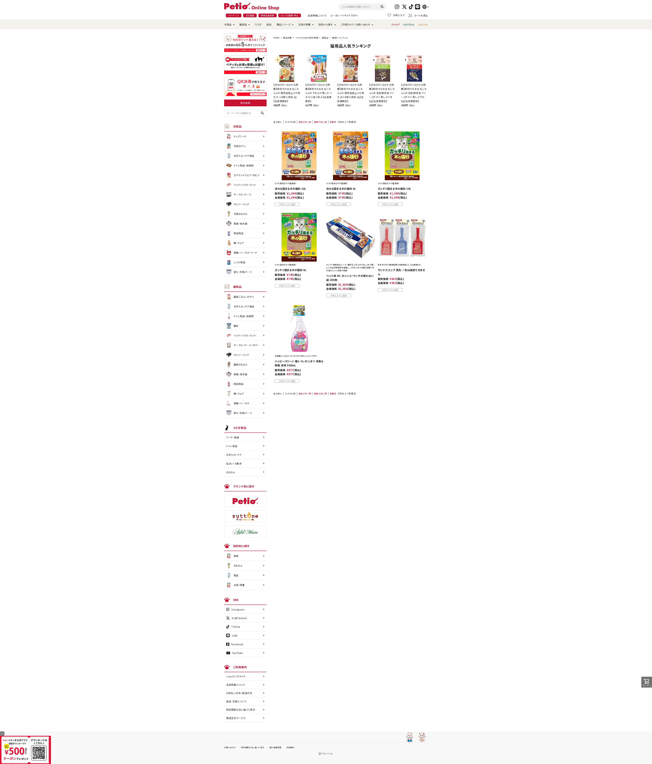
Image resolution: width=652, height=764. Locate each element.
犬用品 (228, 24)
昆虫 (268, 24)
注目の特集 (304, 24)
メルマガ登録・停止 (289, 15)
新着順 (333, 121)
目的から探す (325, 24)
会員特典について (317, 15)
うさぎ (258, 24)
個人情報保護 (275, 747)
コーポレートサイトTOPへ (344, 15)
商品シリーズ (284, 24)
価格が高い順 (320, 121)
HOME (276, 37)
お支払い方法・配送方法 (239, 693)
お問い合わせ (230, 747)
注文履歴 (250, 15)
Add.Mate (408, 24)
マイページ (233, 15)
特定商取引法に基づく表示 (240, 709)
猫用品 (243, 24)
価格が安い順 (304, 121)
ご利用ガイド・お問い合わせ (355, 24)
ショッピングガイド (236, 676)
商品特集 (287, 37)
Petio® (396, 24)
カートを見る (421, 15)
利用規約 (290, 747)
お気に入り (399, 15)
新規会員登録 (267, 15)
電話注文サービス (236, 718)
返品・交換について (236, 701)
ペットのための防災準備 (307, 37)
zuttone (423, 24)
